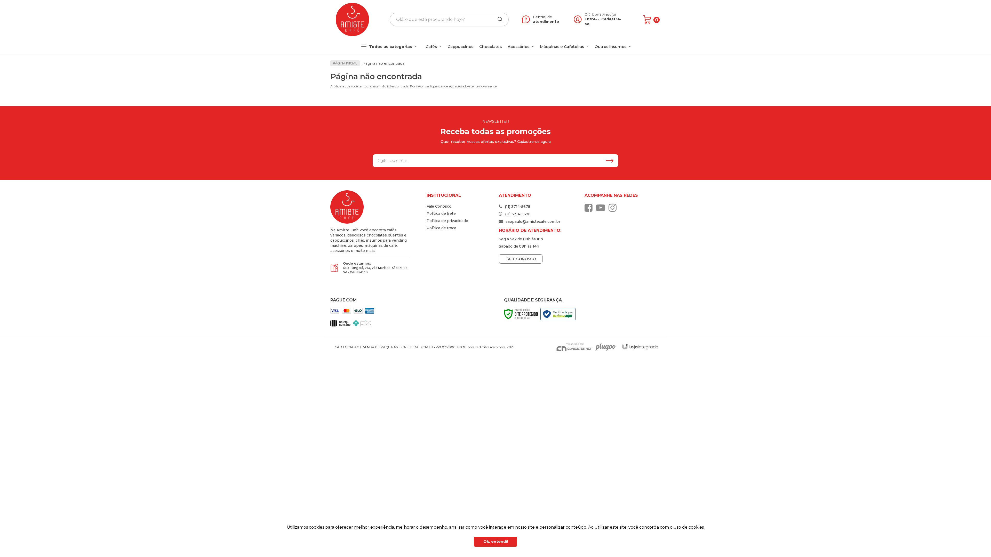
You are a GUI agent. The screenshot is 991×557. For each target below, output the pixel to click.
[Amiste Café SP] (352, 19)
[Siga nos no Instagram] (614, 207)
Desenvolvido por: (605, 346)
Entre (590, 19)
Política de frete (441, 213)
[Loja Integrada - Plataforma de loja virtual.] (640, 347)
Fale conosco (521, 259)
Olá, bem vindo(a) (600, 14)
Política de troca (441, 228)
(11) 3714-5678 (517, 206)
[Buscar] (498, 19)
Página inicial (345, 63)
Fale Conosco (439, 206)
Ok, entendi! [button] (495, 541)
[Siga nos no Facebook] (590, 207)
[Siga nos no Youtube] (602, 207)
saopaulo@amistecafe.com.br (532, 221)
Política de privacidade (447, 220)
